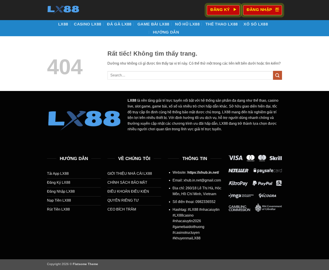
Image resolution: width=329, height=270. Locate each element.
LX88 (63, 24)
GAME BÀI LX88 (153, 24)
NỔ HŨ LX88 (187, 24)
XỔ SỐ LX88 (256, 24)
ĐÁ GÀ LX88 (119, 24)
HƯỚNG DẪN (166, 32)
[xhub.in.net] (69, 10)
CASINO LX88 (87, 24)
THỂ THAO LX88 (221, 24)
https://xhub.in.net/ (203, 172)
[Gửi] (277, 75)
